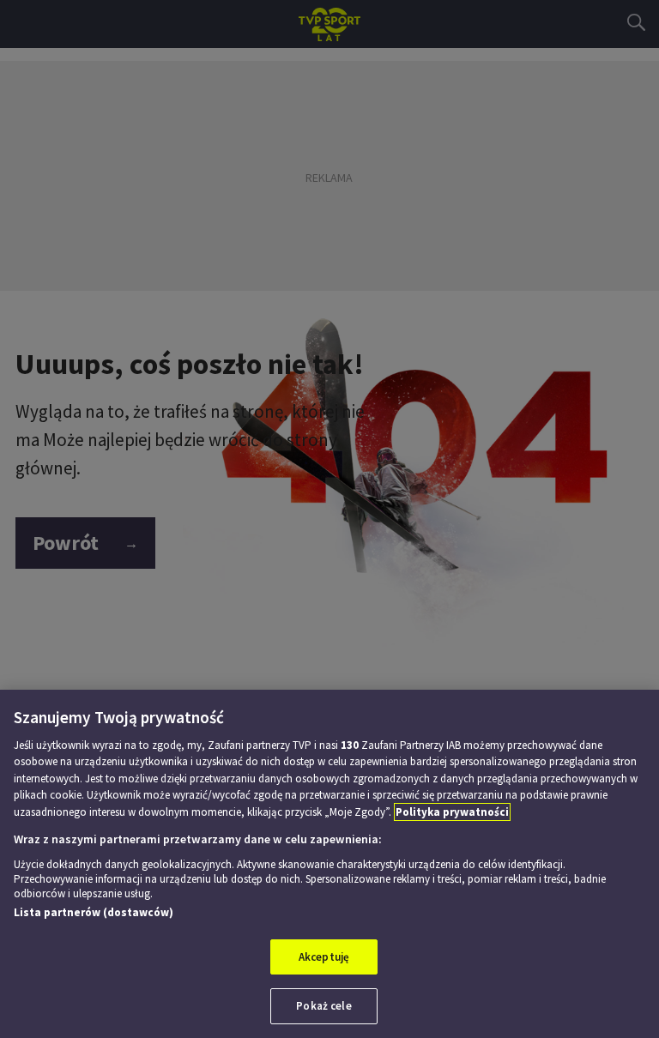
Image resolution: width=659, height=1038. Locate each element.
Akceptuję (324, 957)
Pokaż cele (323, 1006)
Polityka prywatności (452, 812)
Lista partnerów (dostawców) (93, 912)
